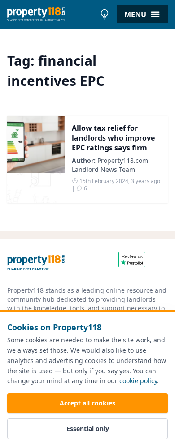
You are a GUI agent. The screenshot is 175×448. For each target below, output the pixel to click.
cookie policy (138, 380)
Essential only (87, 428)
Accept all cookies (87, 403)
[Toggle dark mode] (105, 14)
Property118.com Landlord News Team (110, 165)
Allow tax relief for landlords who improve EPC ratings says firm (113, 138)
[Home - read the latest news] (51, 14)
